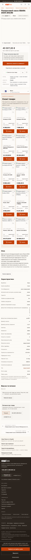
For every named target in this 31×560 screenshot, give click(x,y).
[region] (15, 29)
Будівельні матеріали (19, 523)
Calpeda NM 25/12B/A (22, 147)
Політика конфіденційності (8, 504)
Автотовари (10, 523)
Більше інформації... (24, 545)
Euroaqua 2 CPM (7, 119)
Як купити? (4, 485)
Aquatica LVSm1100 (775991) (21, 203)
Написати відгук (8, 397)
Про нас (3, 499)
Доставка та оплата (6, 487)
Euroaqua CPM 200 (21, 119)
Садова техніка (5, 527)
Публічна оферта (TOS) (7, 502)
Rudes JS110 (6, 202)
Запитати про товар (12, 72)
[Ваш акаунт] (25, 4)
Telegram (6, 413)
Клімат (19, 525)
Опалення (24, 525)
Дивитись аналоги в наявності (15, 63)
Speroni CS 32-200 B (22, 230)
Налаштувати (15, 557)
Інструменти (14, 525)
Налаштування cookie (6, 539)
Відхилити (15, 553)
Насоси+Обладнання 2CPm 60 (8, 147)
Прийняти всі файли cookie (15, 549)
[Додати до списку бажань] (26, 72)
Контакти (3, 492)
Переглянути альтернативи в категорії (15, 68)
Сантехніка (13, 527)
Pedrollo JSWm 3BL (8, 230)
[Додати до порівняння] (22, 72)
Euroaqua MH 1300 (7, 174)
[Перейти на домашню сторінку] (12, 4)
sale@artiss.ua (7, 416)
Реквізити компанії (6, 506)
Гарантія (3, 489)
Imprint (3, 508)
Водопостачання (5, 525)
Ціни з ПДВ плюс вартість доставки (11, 50)
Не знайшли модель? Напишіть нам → (10, 479)
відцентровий (26, 368)
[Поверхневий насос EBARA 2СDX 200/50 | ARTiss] (15, 29)
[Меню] (3, 4)
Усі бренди (4, 494)
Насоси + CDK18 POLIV (21, 175)
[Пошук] (21, 4)
